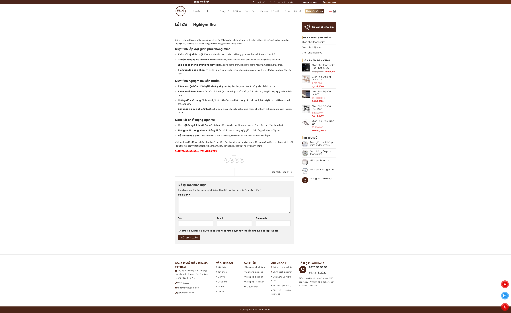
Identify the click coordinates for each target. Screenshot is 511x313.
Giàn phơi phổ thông (255, 267)
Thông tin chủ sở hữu (321, 178)
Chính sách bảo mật (282, 271)
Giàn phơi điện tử (311, 47)
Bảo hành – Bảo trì (280, 172)
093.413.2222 (208, 151)
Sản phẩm (250, 11)
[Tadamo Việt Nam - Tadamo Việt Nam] (181, 11)
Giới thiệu (261, 2)
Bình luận (184, 194)
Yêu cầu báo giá (315, 11)
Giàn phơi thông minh (313, 41)
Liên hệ (272, 2)
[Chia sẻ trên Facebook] (226, 160)
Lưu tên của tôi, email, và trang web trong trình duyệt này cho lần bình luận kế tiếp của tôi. (230, 230)
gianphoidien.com (185, 292)
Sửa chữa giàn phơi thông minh (320, 152)
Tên (180, 217)
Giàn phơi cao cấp (254, 271)
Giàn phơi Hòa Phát (312, 52)
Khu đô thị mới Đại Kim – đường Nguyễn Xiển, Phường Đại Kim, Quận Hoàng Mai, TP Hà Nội (192, 274)
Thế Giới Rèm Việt (285, 2)
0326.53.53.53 (311, 2)
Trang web (261, 217)
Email (220, 217)
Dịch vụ (264, 11)
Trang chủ (224, 11)
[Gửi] (208, 11)
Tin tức (288, 11)
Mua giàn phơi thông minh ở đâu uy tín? (321, 143)
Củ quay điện (251, 286)
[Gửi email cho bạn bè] (237, 160)
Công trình (276, 11)
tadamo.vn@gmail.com (188, 287)
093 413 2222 (330, 2)
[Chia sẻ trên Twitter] (232, 160)
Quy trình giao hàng (281, 285)
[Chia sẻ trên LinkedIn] (242, 160)
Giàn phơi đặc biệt (254, 276)
